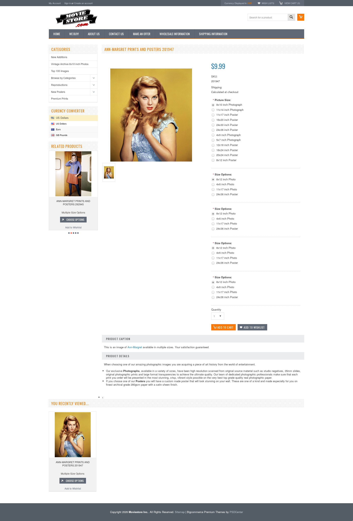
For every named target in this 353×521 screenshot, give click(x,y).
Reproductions (59, 84)
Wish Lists (268, 3)
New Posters (58, 91)
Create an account (83, 3)
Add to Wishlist (73, 227)
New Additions (59, 57)
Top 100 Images (60, 71)
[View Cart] (300, 17)
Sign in (67, 3)
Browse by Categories (63, 78)
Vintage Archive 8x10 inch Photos (69, 64)
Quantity (216, 309)
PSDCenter (236, 512)
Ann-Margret (134, 347)
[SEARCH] (291, 17)
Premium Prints (59, 98)
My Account (55, 3)
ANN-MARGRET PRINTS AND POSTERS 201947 (73, 463)
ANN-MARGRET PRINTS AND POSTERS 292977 (73, 202)
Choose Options (75, 220)
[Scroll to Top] (0, 497)
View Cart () (292, 3)
